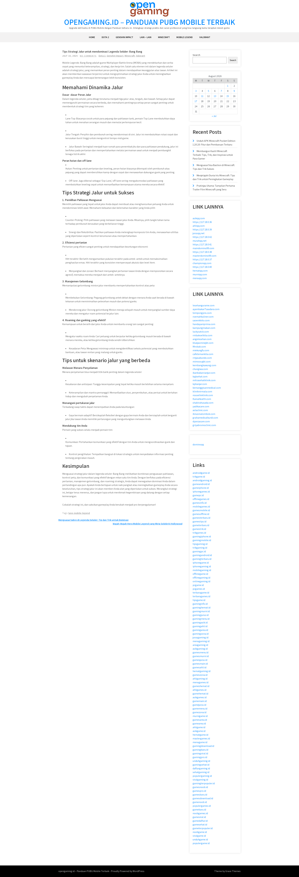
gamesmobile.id (201, 510)
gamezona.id (199, 712)
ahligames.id (199, 689)
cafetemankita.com (203, 354)
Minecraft (164, 37)
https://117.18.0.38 (202, 252)
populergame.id (201, 843)
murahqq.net (199, 240)
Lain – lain (145, 37)
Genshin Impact (124, 37)
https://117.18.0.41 (202, 244)
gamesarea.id (200, 719)
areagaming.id (200, 645)
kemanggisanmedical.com (207, 387)
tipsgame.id (199, 600)
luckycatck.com (201, 331)
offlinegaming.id (201, 577)
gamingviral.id (200, 753)
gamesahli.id (199, 667)
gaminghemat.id (201, 607)
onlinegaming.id (201, 581)
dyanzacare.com (201, 421)
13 (215, 96)
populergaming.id (202, 776)
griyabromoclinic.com (204, 425)
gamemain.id (200, 701)
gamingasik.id (200, 622)
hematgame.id (200, 734)
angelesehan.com (202, 339)
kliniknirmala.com (202, 391)
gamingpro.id (200, 757)
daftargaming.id (201, 768)
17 (196, 101)
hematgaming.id (201, 671)
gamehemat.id (200, 693)
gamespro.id (199, 791)
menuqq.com (200, 278)
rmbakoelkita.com (202, 335)
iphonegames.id (201, 491)
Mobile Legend (184, 37)
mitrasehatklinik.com (204, 380)
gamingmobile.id (202, 540)
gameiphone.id (201, 487)
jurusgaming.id (200, 637)
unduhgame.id (200, 839)
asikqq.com (199, 218)
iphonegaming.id (202, 566)
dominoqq (198, 444)
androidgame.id (201, 473)
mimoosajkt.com (202, 361)
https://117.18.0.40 (202, 267)
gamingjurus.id (201, 615)
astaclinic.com (200, 410)
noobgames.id (200, 813)
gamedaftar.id (200, 820)
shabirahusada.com (203, 402)
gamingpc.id (199, 551)
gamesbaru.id (200, 794)
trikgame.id (199, 476)
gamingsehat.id (201, 764)
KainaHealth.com (202, 399)
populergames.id (202, 805)
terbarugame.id (201, 592)
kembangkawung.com (204, 365)
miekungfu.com (201, 350)
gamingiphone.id (202, 536)
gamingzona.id (201, 633)
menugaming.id (201, 641)
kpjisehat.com (200, 376)
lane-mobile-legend (79, 513)
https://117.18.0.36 (202, 222)
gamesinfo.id (199, 502)
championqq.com (202, 263)
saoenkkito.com (201, 320)
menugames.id (200, 682)
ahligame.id (199, 727)
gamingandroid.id (202, 555)
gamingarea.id (200, 630)
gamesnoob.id (200, 787)
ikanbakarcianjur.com (204, 372)
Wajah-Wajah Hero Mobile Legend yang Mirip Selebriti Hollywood (147, 523)
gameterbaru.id (201, 525)
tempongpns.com (202, 313)
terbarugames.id (201, 596)
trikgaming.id (200, 547)
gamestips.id (199, 521)
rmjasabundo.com (202, 357)
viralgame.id (199, 835)
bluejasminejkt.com (203, 343)
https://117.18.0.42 (202, 237)
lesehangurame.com (203, 305)
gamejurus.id (199, 704)
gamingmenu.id (201, 618)
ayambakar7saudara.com (206, 309)
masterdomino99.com (204, 255)
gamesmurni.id (201, 656)
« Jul (214, 116)
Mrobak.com (199, 346)
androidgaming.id (202, 480)
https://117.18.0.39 (202, 229)
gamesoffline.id (201, 514)
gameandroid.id (201, 484)
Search (196, 55)
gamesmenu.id (200, 652)
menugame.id (200, 742)
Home (92, 37)
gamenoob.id (200, 802)
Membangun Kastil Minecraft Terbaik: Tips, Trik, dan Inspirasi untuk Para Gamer (213, 154)
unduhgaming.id (201, 761)
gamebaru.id (199, 809)
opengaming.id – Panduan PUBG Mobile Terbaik (149, 22)
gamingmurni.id (201, 611)
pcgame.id (198, 585)
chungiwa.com (200, 369)
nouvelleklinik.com (203, 395)
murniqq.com (200, 274)
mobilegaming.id (202, 570)
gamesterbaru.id (201, 517)
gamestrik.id (199, 529)
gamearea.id (199, 723)
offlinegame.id (200, 574)
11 (202, 96)
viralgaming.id (200, 779)
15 (228, 96)
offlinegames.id (201, 499)
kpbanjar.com (200, 384)
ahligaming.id (200, 678)
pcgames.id (199, 588)
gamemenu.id (200, 708)
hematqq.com (200, 270)
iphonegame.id (201, 562)
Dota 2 (105, 37)
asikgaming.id (200, 648)
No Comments (88, 56)
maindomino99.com (203, 248)
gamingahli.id (200, 626)
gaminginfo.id (200, 603)
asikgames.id (199, 697)
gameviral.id (199, 817)
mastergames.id (201, 738)
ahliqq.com (199, 225)
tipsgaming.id (200, 544)
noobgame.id (200, 832)
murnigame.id (200, 716)
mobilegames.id (201, 506)
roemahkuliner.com (203, 316)
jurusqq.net (198, 233)
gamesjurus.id (200, 660)
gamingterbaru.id (202, 559)
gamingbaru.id (200, 749)
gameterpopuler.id (203, 828)
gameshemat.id (201, 686)
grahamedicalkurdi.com (205, 417)
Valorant (204, 37)
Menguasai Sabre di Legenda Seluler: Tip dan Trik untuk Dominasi (93, 520)
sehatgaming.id (201, 772)
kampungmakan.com (204, 328)
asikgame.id (199, 731)
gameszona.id (200, 675)
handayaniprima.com (204, 324)
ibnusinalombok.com (204, 414)
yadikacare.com (201, 406)
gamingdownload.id (203, 746)
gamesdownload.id (203, 798)
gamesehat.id (200, 824)
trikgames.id (199, 532)
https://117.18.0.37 (202, 259)
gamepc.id (198, 495)
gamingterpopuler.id (204, 783)
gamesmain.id (200, 663)
